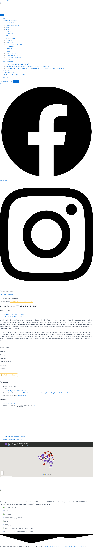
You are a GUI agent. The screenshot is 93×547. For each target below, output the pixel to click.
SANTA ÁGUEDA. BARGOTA (12, 316)
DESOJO (8, 36)
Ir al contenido (4, 1)
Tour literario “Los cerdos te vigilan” (17, 64)
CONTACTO (7, 77)
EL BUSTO (9, 40)
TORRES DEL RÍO (11, 53)
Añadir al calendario (9, 375)
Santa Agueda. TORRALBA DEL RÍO (17, 391)
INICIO (5, 18)
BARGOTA (9, 31)
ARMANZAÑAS (10, 23)
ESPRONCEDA (10, 38)
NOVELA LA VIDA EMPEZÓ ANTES (14, 75)
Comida (33, 393)
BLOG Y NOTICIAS (9, 73)
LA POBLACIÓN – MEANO (14, 44)
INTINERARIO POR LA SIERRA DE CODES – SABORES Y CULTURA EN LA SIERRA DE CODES (35, 68)
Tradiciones (70, 393)
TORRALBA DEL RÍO (12, 55)
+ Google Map (37, 406)
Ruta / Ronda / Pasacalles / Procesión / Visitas (51, 393)
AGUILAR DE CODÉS (12, 25)
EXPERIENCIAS (8, 62)
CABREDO (9, 34)
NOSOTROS (7, 70)
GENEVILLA (9, 42)
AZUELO (8, 29)
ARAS (7, 27)
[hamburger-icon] (2, 15)
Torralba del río (22, 395)
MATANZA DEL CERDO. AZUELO (14, 314)
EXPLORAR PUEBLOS (10, 21)
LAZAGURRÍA (10, 47)
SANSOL (8, 60)
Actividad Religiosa (24, 393)
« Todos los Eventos (6, 295)
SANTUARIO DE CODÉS (13, 57)
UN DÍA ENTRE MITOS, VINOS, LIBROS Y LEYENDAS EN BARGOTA (27, 66)
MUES (8, 51)
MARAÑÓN (9, 49)
